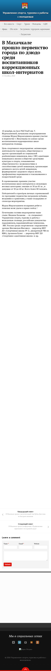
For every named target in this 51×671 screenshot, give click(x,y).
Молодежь (36, 24)
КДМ (45, 24)
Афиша (4, 29)
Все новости (9, 24)
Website (36, 544)
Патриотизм (26, 34)
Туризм (27, 24)
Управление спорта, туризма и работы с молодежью (25, 14)
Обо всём (14, 29)
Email (21, 544)
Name (6, 544)
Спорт (19, 24)
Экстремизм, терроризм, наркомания (35, 29)
